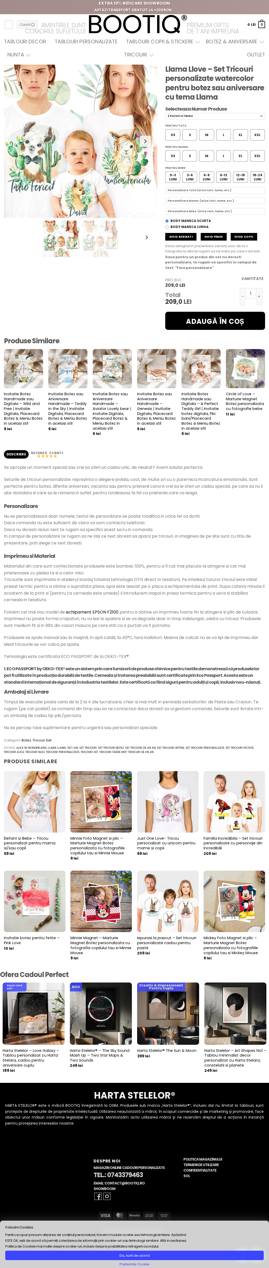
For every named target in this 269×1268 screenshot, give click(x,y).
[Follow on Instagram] (107, 1196)
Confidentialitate (199, 1170)
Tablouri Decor (25, 41)
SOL (186, 1175)
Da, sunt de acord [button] (135, 1255)
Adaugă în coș (215, 321)
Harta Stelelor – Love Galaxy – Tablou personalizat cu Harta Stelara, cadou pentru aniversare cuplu (31, 1058)
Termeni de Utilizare (201, 1164)
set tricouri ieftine (170, 748)
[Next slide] (145, 141)
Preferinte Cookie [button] (134, 1264)
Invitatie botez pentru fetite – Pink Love (32, 940)
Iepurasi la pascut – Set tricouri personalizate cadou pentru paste (166, 943)
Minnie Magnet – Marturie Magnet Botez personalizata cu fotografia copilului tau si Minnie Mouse (100, 945)
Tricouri (135, 54)
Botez (26, 740)
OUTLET (256, 54)
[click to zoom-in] (80, 141)
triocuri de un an (141, 752)
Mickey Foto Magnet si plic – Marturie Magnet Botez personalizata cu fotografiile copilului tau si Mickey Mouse (231, 945)
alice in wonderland (31, 748)
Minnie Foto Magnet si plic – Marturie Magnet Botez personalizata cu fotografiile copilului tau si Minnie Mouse (97, 846)
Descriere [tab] (16, 454)
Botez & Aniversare (231, 41)
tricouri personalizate (62, 752)
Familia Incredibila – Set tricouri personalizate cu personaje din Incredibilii (233, 843)
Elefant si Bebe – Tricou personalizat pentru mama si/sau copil (29, 843)
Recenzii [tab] (39, 453)
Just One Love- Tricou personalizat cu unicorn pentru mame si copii (166, 843)
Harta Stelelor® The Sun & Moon (166, 1050)
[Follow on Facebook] (98, 1196)
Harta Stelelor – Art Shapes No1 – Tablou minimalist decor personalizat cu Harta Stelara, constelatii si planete (235, 1058)
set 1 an (72, 748)
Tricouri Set (42, 740)
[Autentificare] (8, 24)
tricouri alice (14, 752)
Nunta (15, 54)
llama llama (57, 748)
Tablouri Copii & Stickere (159, 41)
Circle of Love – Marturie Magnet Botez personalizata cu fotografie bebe (245, 401)
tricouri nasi (35, 752)
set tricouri (88, 748)
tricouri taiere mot (113, 752)
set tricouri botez (111, 748)
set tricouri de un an (140, 748)
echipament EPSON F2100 (92, 612)
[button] (256, 24)
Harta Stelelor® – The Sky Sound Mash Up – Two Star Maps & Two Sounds (100, 1055)
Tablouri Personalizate (86, 41)
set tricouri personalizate (204, 748)
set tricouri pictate (239, 748)
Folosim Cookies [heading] (19, 1227)
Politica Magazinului (202, 1159)
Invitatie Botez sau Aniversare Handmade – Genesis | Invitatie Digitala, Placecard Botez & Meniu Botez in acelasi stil (156, 409)
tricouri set (89, 752)
